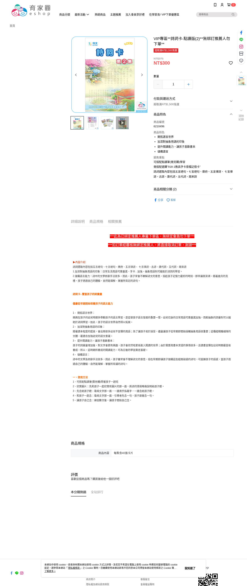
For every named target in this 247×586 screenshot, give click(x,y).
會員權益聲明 (147, 584)
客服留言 (145, 579)
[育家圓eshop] (31, 10)
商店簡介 (90, 579)
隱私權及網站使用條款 (97, 584)
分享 (160, 200)
